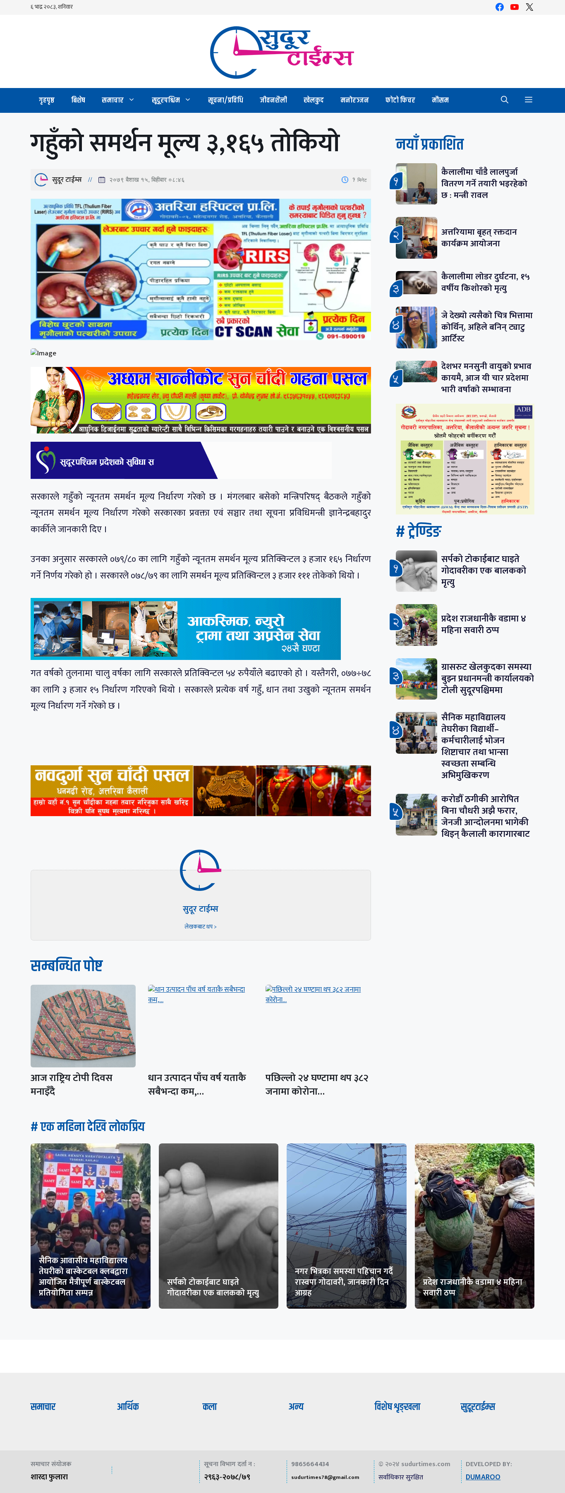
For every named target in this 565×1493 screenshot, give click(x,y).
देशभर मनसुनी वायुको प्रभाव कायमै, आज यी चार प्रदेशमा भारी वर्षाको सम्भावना (486, 378)
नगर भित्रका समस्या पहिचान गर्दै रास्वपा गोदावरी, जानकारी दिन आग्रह (344, 1282)
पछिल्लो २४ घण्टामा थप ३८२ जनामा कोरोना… (317, 1085)
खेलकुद (314, 100)
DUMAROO (483, 1477)
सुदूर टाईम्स (67, 180)
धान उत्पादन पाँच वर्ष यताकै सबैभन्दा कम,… (197, 1085)
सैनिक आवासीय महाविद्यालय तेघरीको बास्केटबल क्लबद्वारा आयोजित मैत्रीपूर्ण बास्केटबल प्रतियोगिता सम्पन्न (83, 1277)
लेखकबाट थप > (200, 926)
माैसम (440, 100)
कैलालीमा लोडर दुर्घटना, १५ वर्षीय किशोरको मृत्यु (485, 282)
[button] (505, 100)
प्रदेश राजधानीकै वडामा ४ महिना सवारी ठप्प (483, 624)
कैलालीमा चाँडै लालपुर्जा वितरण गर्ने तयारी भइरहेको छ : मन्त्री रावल (484, 183)
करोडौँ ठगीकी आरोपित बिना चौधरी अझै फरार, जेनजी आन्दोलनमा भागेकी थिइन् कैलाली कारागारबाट (485, 817)
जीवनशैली (273, 100)
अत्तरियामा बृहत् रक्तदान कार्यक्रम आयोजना (479, 238)
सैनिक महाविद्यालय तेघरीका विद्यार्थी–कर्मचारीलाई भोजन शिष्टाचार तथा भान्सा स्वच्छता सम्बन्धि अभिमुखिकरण (474, 746)
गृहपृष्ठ (47, 100)
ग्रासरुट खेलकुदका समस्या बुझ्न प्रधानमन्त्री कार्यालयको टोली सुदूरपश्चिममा (487, 679)
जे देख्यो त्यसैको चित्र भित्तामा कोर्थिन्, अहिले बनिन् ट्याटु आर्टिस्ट (487, 327)
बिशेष (78, 100)
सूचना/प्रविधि (225, 100)
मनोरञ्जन (354, 100)
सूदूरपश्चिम (166, 100)
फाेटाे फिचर (400, 100)
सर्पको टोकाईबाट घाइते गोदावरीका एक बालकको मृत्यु (483, 571)
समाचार (113, 100)
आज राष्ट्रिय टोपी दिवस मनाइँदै (72, 1085)
